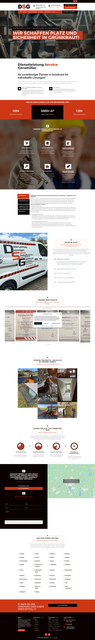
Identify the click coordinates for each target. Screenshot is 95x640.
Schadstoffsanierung (32, 11)
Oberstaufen (68, 575)
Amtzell (37, 553)
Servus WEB (51, 637)
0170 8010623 (71, 7)
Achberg (22, 553)
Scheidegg (67, 579)
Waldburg (22, 586)
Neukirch (22, 575)
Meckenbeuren (68, 570)
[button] (60, 314)
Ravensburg (38, 579)
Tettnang (52, 582)
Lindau (21, 570)
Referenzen (36, 624)
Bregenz (22, 557)
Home (20, 11)
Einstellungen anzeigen (56, 323)
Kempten (67, 561)
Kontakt (53, 11)
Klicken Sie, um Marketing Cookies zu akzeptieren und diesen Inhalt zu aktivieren (71, 481)
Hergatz (52, 561)
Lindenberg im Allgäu (38, 571)
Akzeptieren (38, 323)
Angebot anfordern (70, 11)
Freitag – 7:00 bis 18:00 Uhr (53, 628)
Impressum (36, 628)
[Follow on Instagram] (74, 1)
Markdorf (52, 570)
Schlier (21, 582)
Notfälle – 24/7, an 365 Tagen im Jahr (55, 630)
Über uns (24, 11)
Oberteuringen (23, 579)
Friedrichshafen (24, 561)
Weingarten (23, 591)
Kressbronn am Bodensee (38, 565)
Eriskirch (52, 557)
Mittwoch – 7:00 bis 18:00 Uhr (53, 624)
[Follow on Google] (76, 1)
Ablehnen (46, 323)
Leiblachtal (67, 564)
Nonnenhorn (38, 575)
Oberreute (52, 575)
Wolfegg (37, 591)
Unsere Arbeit (48, 11)
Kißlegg (22, 564)
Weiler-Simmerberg (68, 587)
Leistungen (40, 11)
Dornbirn (37, 557)
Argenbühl (52, 553)
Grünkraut (37, 561)
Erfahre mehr (21, 630)
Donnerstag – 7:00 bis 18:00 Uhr (54, 626)
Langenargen (53, 564)
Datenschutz (36, 630)
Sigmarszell (38, 582)
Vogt (66, 582)
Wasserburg (53, 586)
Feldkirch (67, 557)
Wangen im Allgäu (38, 587)
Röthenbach (53, 579)
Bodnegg (67, 553)
